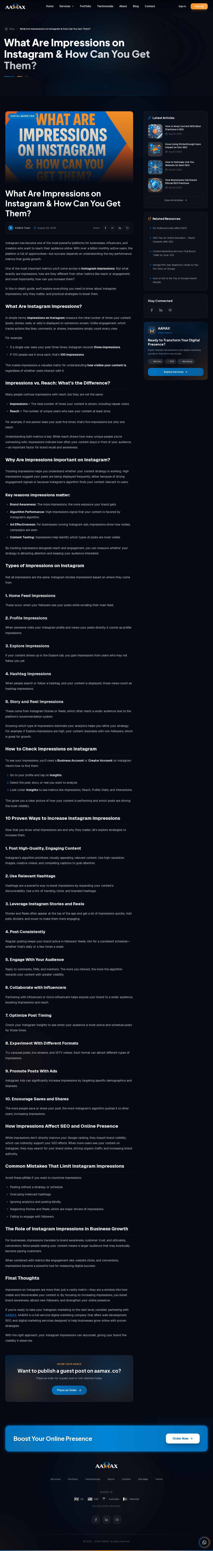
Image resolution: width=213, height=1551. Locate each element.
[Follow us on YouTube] (170, 310)
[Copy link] (127, 228)
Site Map (143, 1479)
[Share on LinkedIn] (120, 228)
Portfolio (85, 6)
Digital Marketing (22, 116)
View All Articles (173, 200)
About (123, 6)
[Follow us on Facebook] (151, 310)
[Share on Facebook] (105, 228)
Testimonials (105, 6)
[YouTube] (117, 1520)
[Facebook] (96, 1520)
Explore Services (174, 371)
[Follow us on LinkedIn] (161, 310)
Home (49, 6)
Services (64, 6)
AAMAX (10, 1315)
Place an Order (67, 1390)
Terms (159, 1479)
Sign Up (199, 6)
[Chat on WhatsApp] (204, 1542)
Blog (136, 6)
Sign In (182, 6)
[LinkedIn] (106, 1520)
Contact (150, 6)
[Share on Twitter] (113, 228)
